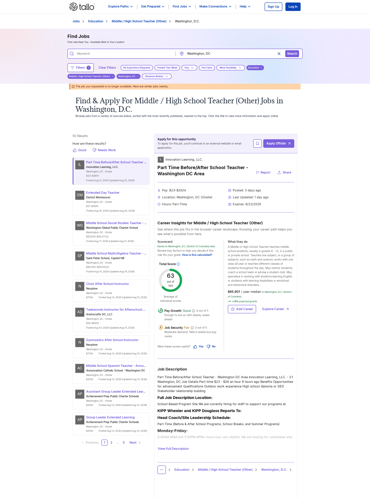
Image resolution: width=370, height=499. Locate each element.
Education (95, 21)
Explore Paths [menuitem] (118, 6)
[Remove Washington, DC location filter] (138, 76)
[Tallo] (82, 7)
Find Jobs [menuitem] (180, 6)
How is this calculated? (197, 255)
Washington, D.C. (274, 469)
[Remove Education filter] (261, 68)
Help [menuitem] (243, 6)
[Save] (257, 143)
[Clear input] (279, 53)
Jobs (76, 21)
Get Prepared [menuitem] (150, 6)
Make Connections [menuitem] (213, 6)
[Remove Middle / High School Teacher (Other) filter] (112, 76)
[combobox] (123, 53)
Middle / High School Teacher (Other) (139, 21)
